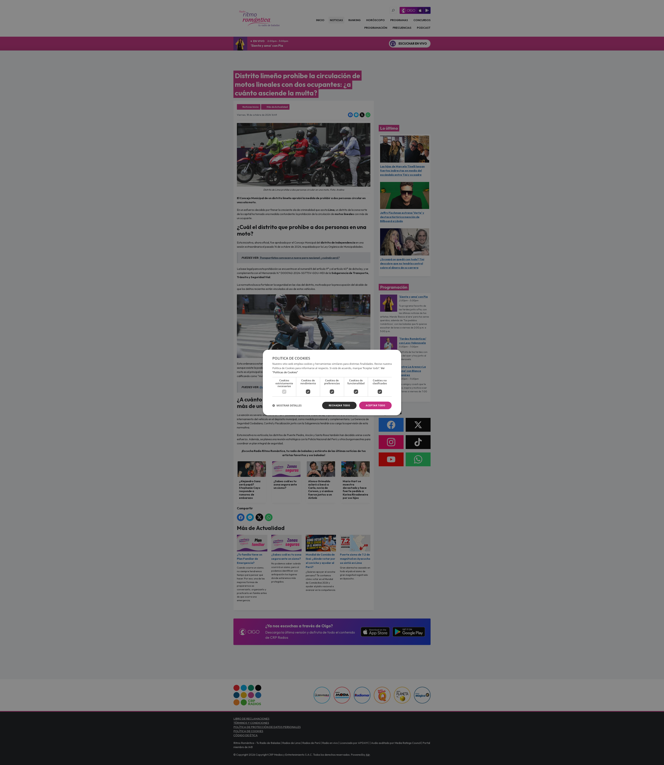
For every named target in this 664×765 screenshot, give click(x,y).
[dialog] (332, 382)
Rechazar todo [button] (339, 405)
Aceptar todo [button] (375, 405)
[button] (287, 405)
